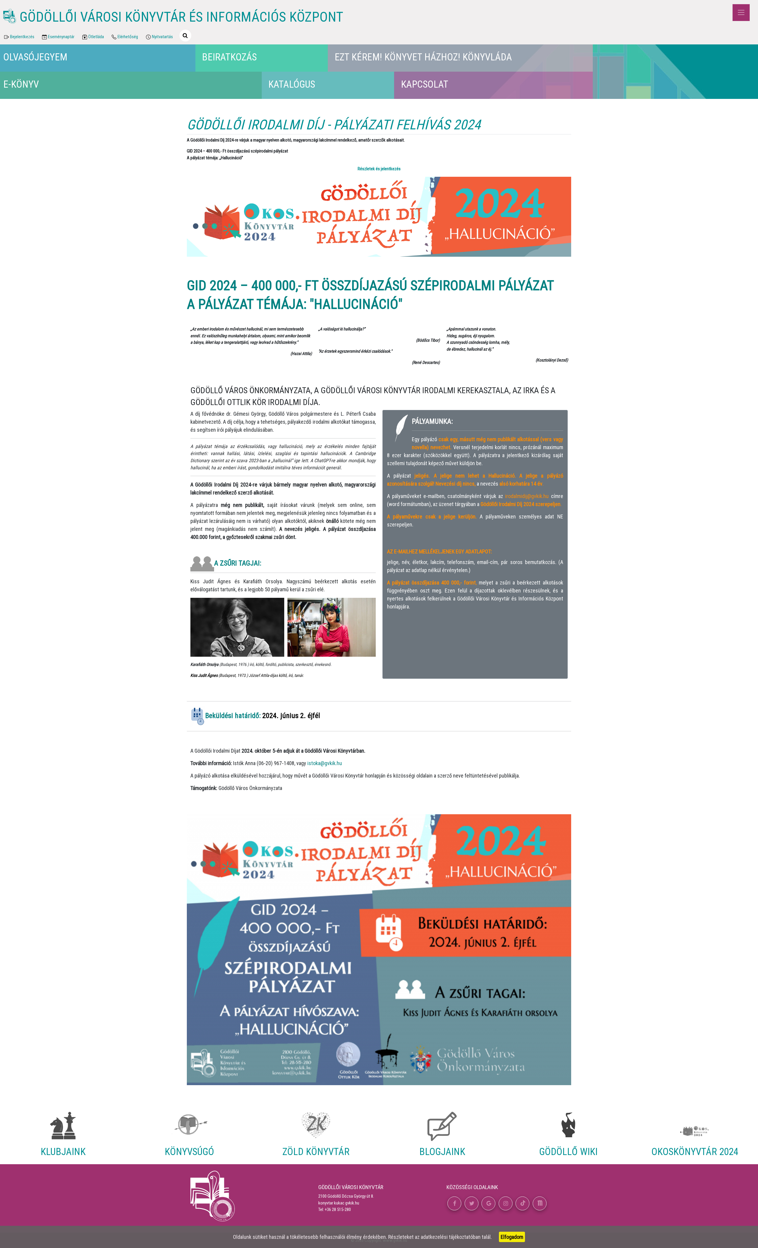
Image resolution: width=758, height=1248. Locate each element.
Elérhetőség (128, 36)
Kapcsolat (424, 84)
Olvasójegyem (35, 57)
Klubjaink (63, 1151)
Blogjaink (442, 1151)
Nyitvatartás (162, 36)
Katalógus (291, 84)
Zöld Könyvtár (315, 1151)
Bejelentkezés (22, 36)
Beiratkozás (229, 57)
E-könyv (21, 84)
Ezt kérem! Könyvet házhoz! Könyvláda (423, 57)
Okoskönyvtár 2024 (694, 1151)
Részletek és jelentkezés (379, 168)
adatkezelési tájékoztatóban (451, 1237)
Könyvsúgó (189, 1151)
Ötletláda (96, 36)
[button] (454, 1203)
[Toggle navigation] (741, 12)
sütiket (260, 1237)
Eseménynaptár (61, 36)
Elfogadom (512, 1237)
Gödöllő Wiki (568, 1151)
